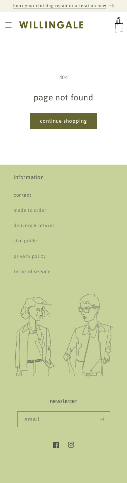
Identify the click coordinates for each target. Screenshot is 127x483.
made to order (30, 210)
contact (22, 195)
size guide (25, 240)
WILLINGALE (71, 478)
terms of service (32, 271)
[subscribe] (102, 419)
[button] (8, 25)
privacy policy (30, 256)
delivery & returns (34, 225)
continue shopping (63, 121)
